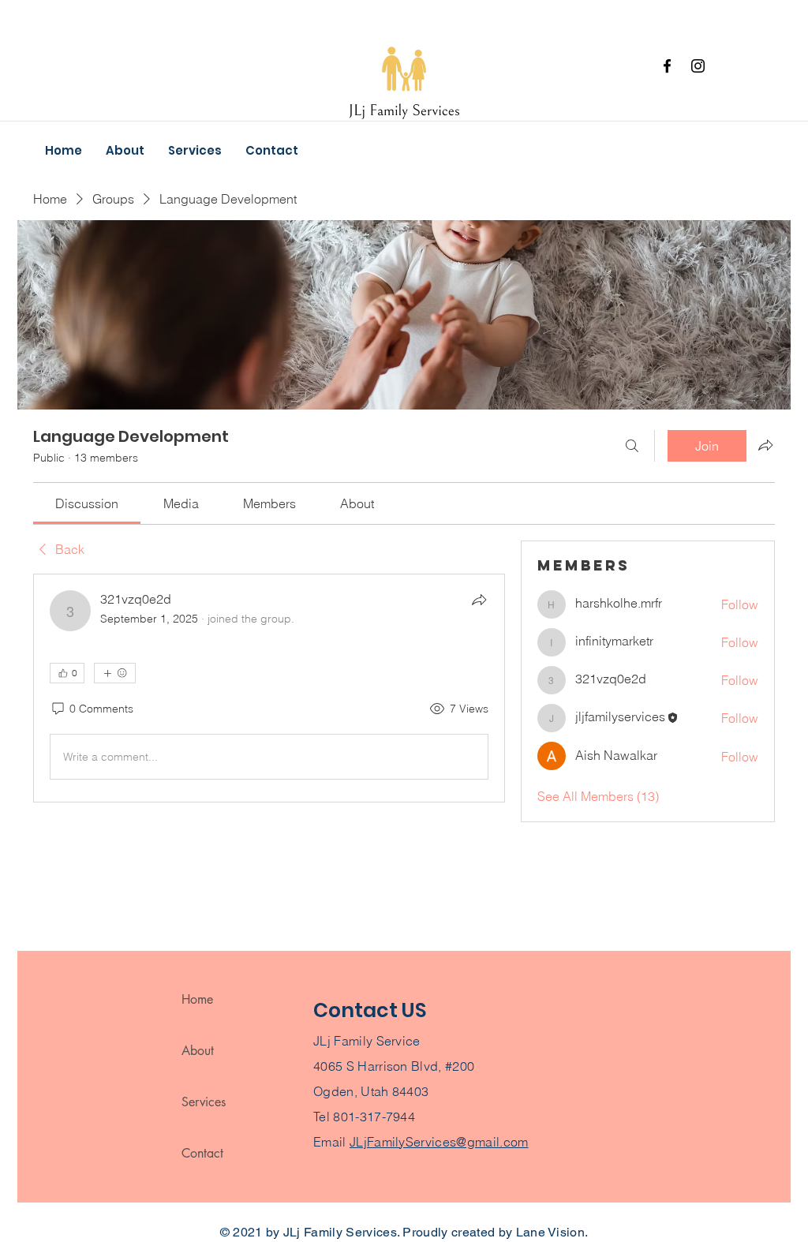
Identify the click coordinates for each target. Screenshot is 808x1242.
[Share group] (765, 445)
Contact (202, 1153)
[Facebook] (667, 66)
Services (203, 1102)
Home (197, 999)
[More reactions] (115, 673)
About (197, 1050)
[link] (86, 503)
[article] (269, 688)
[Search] (632, 446)
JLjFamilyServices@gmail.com (439, 1142)
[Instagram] (698, 66)
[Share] (478, 599)
